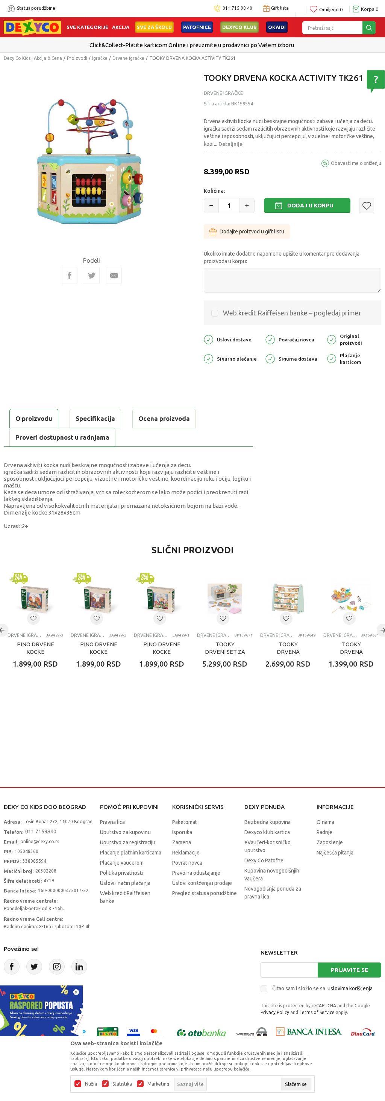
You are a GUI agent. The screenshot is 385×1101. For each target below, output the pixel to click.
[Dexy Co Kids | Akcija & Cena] (32, 27)
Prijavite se (349, 970)
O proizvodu (33, 418)
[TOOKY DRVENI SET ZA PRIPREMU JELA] (225, 599)
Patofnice (197, 27)
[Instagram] (56, 966)
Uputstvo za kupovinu (125, 832)
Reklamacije (186, 853)
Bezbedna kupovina (267, 822)
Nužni (91, 1084)
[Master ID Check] (158, 1033)
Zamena (181, 842)
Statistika (122, 1084)
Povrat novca (187, 863)
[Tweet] (91, 275)
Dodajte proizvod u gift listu (252, 231)
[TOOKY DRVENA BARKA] (351, 599)
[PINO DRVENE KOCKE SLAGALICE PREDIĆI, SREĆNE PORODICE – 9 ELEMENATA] (161, 599)
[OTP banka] (201, 1033)
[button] (366, 205)
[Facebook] (69, 275)
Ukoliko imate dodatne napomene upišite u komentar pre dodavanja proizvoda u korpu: (281, 257)
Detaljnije (230, 144)
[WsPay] (252, 1033)
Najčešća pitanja (335, 853)
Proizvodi (77, 58)
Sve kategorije (87, 27)
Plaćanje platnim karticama (130, 853)
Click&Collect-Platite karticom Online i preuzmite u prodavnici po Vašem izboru (191, 45)
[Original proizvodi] (331, 339)
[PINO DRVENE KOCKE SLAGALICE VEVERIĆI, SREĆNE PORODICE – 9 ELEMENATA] (35, 599)
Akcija (120, 27)
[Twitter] (34, 966)
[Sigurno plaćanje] (208, 358)
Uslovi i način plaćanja (125, 883)
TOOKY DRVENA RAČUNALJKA (288, 651)
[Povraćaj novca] (270, 339)
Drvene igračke (128, 58)
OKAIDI (277, 27)
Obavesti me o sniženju (356, 163)
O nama (325, 822)
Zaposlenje (330, 842)
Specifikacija (95, 418)
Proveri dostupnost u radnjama (62, 437)
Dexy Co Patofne (263, 860)
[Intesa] (308, 1033)
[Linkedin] (79, 966)
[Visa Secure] (133, 1033)
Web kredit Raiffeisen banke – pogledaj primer (292, 313)
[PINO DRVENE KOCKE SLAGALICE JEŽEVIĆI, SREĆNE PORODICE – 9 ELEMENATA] (98, 599)
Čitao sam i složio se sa (322, 988)
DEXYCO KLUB (239, 27)
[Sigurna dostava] (270, 358)
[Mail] (113, 275)
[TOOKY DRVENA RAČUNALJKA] (288, 599)
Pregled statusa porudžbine (204, 893)
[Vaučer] (107, 1033)
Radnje (324, 832)
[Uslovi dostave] (208, 339)
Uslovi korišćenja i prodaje (202, 883)
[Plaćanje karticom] (331, 358)
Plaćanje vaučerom (122, 863)
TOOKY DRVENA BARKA (351, 651)
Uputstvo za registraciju (127, 842)
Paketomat (184, 822)
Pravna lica (112, 822)
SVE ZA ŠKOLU (154, 27)
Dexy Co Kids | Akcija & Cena (33, 58)
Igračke (100, 58)
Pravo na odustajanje (196, 873)
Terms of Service (317, 1012)
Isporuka (182, 832)
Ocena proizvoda (164, 418)
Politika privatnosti (121, 873)
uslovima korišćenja (350, 988)
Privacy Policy (275, 1012)
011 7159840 (40, 831)
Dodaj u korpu (310, 205)
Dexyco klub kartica (267, 832)
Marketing (158, 1084)
